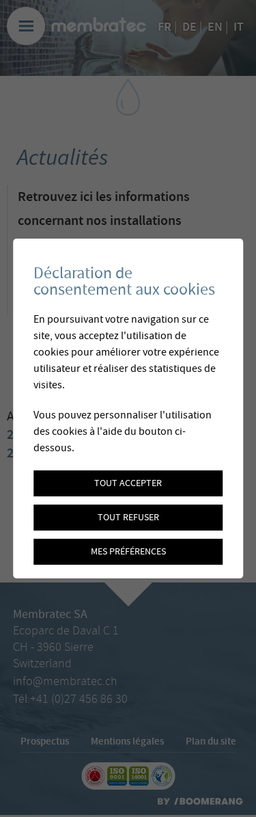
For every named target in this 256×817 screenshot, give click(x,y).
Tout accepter (128, 483)
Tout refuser (128, 517)
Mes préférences (128, 552)
